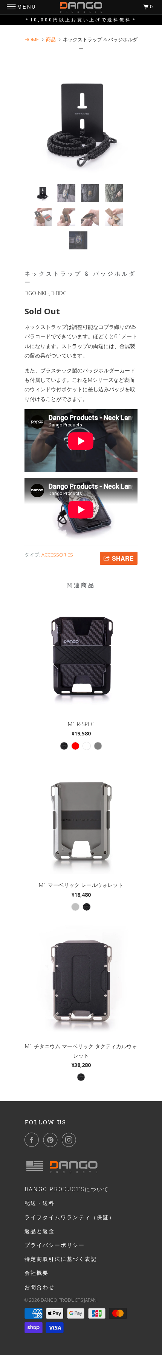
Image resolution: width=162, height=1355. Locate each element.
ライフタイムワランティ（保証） (69, 1217)
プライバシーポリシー (54, 1244)
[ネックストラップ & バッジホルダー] (81, 122)
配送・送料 (39, 1202)
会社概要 (36, 1272)
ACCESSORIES (57, 554)
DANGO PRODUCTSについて (66, 1189)
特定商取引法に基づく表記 (60, 1258)
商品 (51, 39)
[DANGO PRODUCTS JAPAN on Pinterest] (52, 1140)
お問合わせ (39, 1286)
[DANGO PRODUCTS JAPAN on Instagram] (70, 1140)
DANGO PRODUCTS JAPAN (68, 1300)
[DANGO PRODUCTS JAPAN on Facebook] (33, 1140)
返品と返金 (39, 1231)
